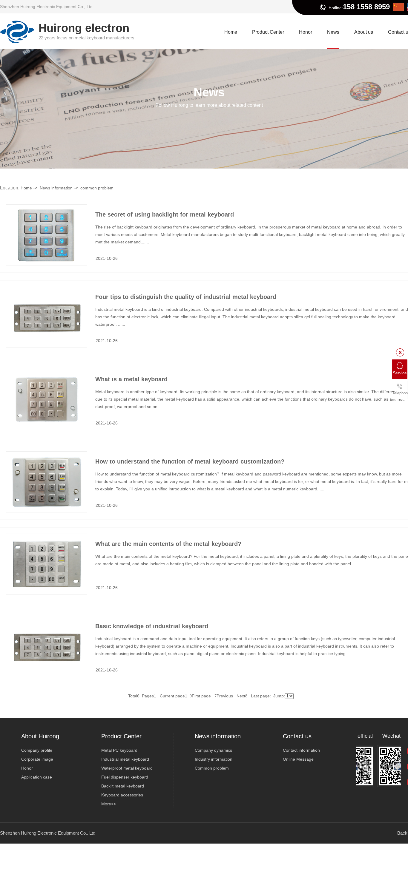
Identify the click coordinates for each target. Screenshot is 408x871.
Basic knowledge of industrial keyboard (151, 626)
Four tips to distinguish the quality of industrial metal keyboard (185, 297)
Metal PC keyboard (119, 750)
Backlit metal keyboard (122, 786)
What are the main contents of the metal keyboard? (168, 543)
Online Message (298, 759)
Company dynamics (213, 750)
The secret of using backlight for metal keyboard (164, 214)
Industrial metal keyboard (125, 759)
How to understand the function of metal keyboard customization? (189, 461)
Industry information (213, 759)
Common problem (212, 768)
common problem (96, 188)
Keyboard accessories (122, 795)
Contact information (301, 750)
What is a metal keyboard (131, 379)
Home (26, 188)
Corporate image (37, 759)
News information (56, 188)
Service (400, 372)
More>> (108, 803)
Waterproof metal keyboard (127, 768)
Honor (27, 768)
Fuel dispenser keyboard (124, 777)
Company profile (36, 750)
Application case (36, 777)
